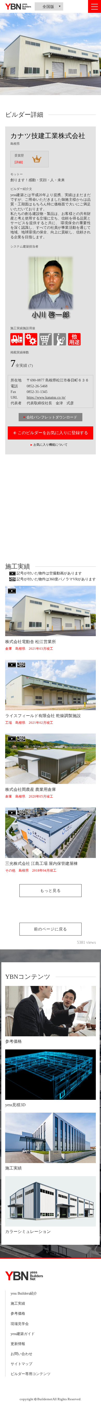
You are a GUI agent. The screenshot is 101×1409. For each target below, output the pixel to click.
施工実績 (18, 1303)
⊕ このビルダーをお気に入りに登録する (50, 433)
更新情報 (18, 1344)
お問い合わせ (21, 1354)
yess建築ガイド (23, 1334)
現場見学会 (20, 1324)
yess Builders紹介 (24, 1293)
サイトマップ (21, 1364)
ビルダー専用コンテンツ (31, 1374)
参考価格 (18, 1313)
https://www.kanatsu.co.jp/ (46, 397)
